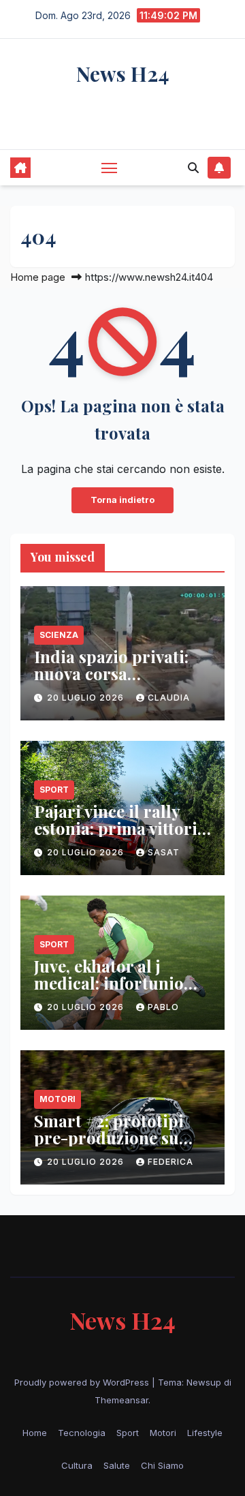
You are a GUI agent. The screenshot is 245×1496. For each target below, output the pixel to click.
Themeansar (121, 1399)
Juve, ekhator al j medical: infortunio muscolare (109, 983)
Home (34, 1432)
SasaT (164, 852)
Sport (54, 789)
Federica (170, 1162)
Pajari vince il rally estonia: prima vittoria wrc (120, 828)
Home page (37, 277)
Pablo (163, 1007)
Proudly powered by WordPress (83, 1382)
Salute (116, 1465)
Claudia (169, 697)
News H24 (122, 73)
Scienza (58, 635)
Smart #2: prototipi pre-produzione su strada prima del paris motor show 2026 (121, 1146)
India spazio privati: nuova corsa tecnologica (111, 673)
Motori (57, 1099)
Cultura (77, 1465)
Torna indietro (122, 500)
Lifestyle (205, 1432)
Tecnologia (81, 1432)
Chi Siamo (162, 1465)
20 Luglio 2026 (87, 697)
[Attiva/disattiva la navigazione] (110, 167)
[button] (193, 167)
